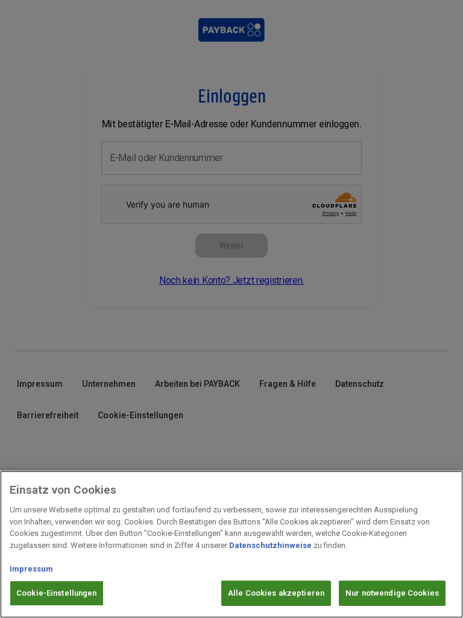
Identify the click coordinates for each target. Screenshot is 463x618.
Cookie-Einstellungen (56, 592)
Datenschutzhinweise (270, 545)
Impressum (31, 568)
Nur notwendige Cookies (392, 592)
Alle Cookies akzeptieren (276, 592)
